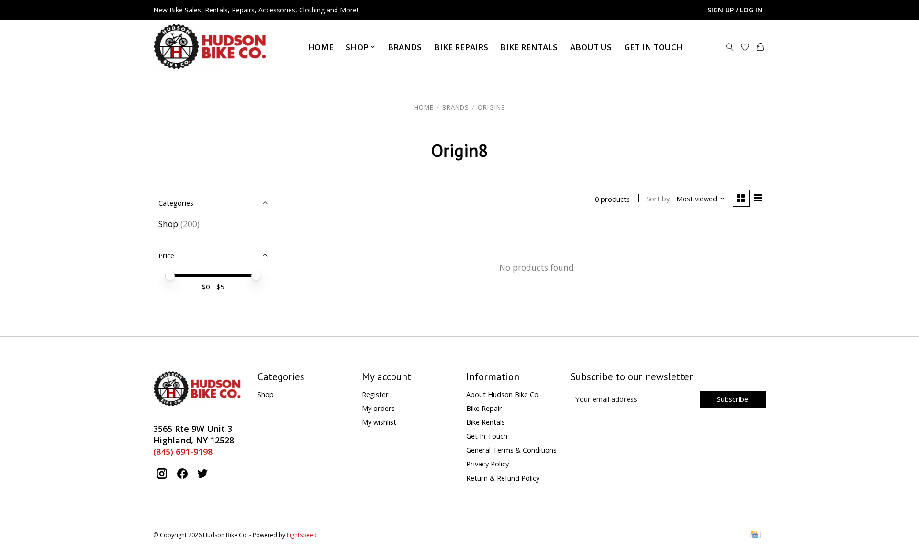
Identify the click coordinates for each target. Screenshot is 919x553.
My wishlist (379, 422)
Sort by (658, 198)
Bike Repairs (461, 47)
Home (321, 47)
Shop (168, 224)
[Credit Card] (755, 535)
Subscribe (732, 399)
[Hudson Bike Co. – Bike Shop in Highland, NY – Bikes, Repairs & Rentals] (211, 47)
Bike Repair (484, 408)
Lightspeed (302, 535)
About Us (591, 47)
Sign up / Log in (734, 9)
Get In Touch (653, 47)
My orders (378, 408)
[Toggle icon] (730, 47)
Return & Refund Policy (502, 478)
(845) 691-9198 (183, 451)
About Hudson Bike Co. (503, 394)
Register (375, 394)
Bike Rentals (529, 47)
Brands (405, 47)
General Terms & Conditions (511, 449)
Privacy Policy (487, 463)
